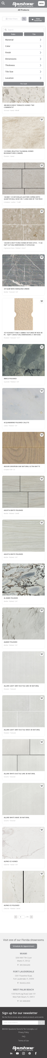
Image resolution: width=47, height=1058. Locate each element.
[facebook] (35, 1053)
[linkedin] (11, 1053)
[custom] (17, 1053)
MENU (41, 3)
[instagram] (23, 1053)
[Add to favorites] (42, 120)
